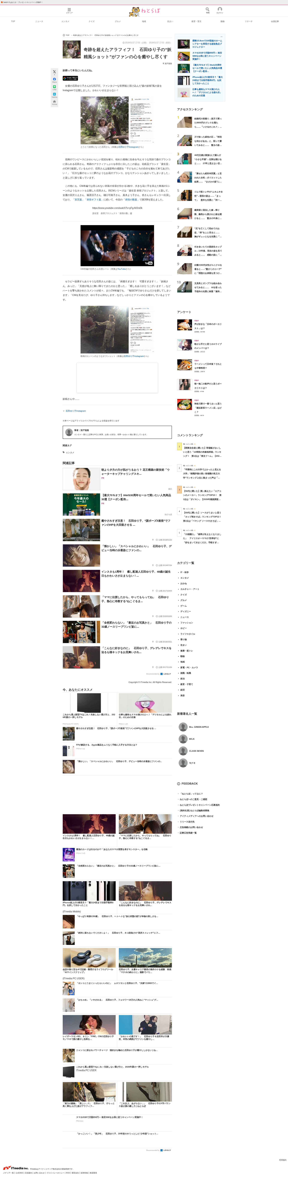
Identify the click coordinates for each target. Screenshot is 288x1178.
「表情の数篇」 (131, 199)
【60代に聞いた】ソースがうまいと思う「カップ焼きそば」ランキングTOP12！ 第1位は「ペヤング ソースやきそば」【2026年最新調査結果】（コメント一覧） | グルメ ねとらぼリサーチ (203, 520)
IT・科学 (184, 572)
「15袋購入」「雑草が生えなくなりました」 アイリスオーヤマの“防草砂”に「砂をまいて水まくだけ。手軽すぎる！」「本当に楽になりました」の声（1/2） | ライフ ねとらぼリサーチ (202, 542)
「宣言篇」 (78, 199)
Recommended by (153, 674)
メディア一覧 (8, 1173)
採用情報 (84, 1173)
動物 (223, 21)
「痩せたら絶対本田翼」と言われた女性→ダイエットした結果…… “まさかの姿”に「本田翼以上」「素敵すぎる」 (208, 181)
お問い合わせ (39, 1173)
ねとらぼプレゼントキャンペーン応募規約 (198, 805)
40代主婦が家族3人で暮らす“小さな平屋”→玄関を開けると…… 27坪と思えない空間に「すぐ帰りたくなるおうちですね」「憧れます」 (208, 163)
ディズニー (185, 611)
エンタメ (65, 21)
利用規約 (282, 1160)
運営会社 (75, 1173)
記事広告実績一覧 (187, 833)
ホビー (183, 628)
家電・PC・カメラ (189, 667)
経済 (182, 690)
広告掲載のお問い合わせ (190, 827)
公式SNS (19, 1173)
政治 (182, 678)
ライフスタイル (187, 634)
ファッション (186, 622)
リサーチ (249, 21)
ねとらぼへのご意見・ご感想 (192, 799)
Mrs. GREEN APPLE (199, 727)
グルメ (118, 21)
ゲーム (183, 606)
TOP (13, 21)
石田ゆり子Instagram (128, 147)
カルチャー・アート (189, 589)
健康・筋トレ (186, 650)
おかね (183, 583)
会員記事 (275, 21)
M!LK (192, 739)
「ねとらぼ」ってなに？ (190, 793)
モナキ (192, 763)
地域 (144, 21)
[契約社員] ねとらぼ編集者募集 (193, 810)
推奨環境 (93, 1173)
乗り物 (183, 639)
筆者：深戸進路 (81, 430)
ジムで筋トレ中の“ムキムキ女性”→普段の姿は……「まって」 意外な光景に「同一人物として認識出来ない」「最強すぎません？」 (208, 200)
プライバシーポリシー (55, 1173)
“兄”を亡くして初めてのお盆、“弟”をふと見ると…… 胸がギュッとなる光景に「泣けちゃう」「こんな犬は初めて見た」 (208, 236)
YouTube (121, 269)
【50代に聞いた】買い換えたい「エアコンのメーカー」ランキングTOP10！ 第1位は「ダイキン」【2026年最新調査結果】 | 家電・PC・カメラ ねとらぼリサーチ (202, 499)
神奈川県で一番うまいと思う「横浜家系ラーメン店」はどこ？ (208, 407)
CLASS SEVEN (196, 751)
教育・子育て (186, 684)
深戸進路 (168, 64)
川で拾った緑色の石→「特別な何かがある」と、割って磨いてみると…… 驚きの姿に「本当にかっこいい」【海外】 (208, 145)
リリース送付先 (186, 822)
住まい (170, 21)
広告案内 (28, 1173)
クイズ (91, 21)
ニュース (39, 21)
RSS (68, 1173)
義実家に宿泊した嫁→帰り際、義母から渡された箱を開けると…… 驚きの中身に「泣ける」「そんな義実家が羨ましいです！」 (208, 218)
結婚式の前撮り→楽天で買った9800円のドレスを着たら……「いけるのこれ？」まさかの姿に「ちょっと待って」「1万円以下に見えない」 (208, 126)
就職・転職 (185, 673)
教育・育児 (196, 21)
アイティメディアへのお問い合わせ (195, 816)
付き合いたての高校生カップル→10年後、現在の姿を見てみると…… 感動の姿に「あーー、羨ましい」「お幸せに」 (208, 255)
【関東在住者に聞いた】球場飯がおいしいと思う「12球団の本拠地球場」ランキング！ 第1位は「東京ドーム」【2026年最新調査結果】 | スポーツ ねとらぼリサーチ (202, 456)
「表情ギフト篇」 (94, 199)
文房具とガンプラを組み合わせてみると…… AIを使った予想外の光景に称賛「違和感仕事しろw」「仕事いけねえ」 (208, 291)
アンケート (184, 312)
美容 (182, 695)
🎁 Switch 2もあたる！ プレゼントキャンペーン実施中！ (22, 2)
